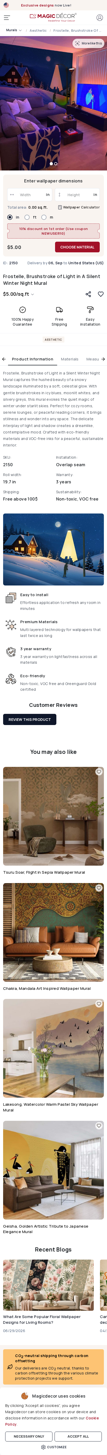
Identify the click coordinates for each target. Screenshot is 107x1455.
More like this (92, 43)
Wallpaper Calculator (81, 207)
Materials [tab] (70, 359)
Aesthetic (38, 30)
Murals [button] (12, 30)
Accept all (78, 1436)
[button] (99, 17)
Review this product (30, 719)
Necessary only (29, 1436)
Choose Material (77, 247)
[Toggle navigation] (7, 18)
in (17, 217)
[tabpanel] (53, 532)
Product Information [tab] (33, 359)
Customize (56, 1447)
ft (34, 217)
